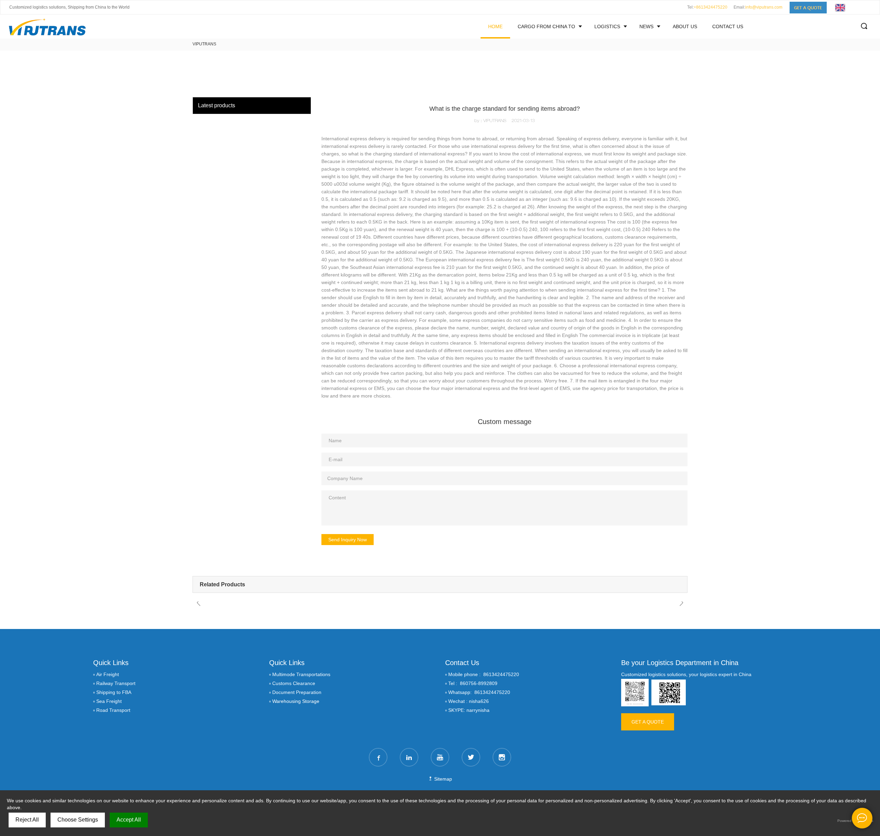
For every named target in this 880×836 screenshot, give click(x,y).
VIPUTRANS (204, 44)
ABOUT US (685, 26)
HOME (495, 26)
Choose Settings (77, 820)
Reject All (27, 820)
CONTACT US (727, 26)
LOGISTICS (607, 26)
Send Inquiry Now (347, 539)
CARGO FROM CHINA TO (546, 26)
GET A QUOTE (647, 722)
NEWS (646, 26)
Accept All (129, 820)
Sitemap (442, 779)
